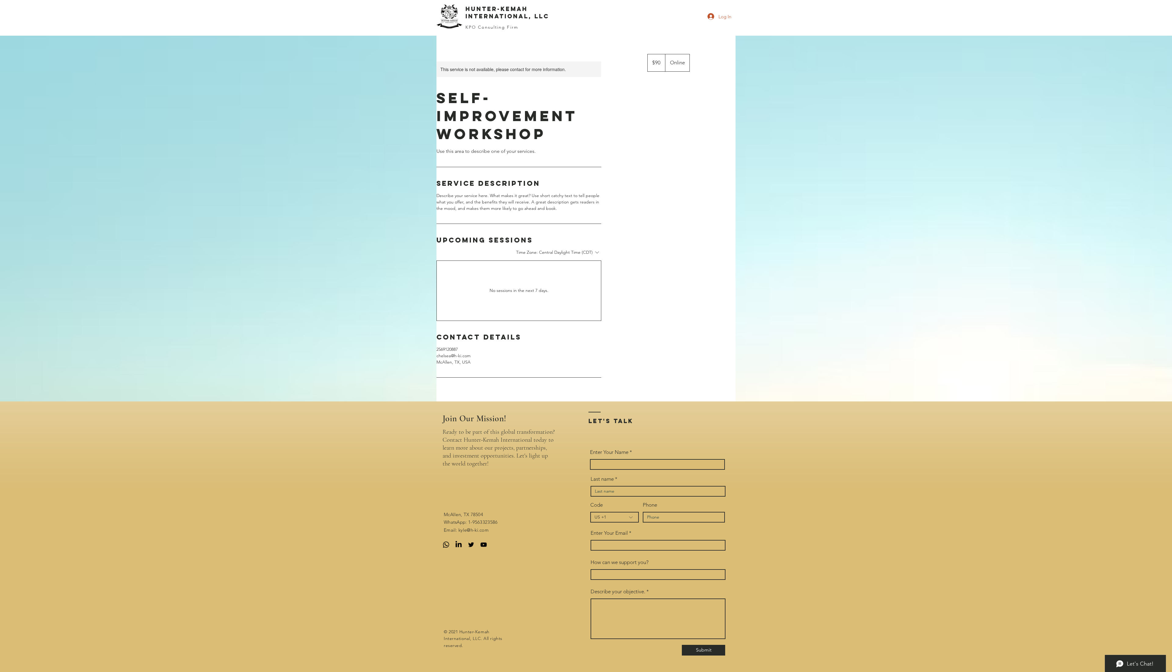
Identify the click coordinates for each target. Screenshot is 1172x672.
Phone (650, 505)
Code (596, 505)
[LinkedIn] (458, 544)
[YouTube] (483, 544)
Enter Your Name (610, 452)
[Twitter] (471, 544)
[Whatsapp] (446, 544)
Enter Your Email (609, 533)
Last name (602, 479)
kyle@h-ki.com (473, 530)
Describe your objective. (618, 591)
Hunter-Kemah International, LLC (507, 12)
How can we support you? (620, 562)
